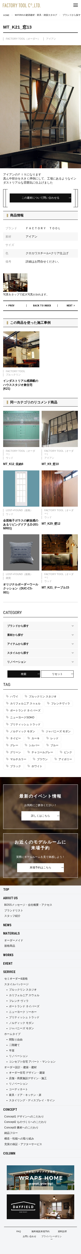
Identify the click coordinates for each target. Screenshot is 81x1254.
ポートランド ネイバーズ (25, 710)
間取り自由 (15, 1039)
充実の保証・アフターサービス (23, 1144)
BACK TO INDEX (42, 305)
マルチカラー (18, 759)
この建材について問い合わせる (40, 197)
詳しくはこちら (40, 815)
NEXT (70, 305)
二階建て (14, 1045)
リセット (57, 674)
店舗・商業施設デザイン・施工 (28, 1078)
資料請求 (62, 1231)
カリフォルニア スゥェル (25, 703)
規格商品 (9, 945)
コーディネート (18, 1089)
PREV (11, 305)
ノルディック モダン (22, 731)
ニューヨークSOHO (22, 717)
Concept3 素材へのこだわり (21, 1127)
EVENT (8, 964)
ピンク (68, 752)
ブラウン (42, 759)
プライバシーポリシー (51, 1238)
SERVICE (9, 972)
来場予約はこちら (40, 867)
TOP (6, 890)
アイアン (51, 38)
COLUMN (9, 1153)
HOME (6, 15)
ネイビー (15, 738)
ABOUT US (10, 898)
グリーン (15, 752)
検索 (23, 674)
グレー (14, 745)
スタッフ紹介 (12, 916)
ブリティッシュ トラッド (25, 724)
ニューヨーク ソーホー (23, 1012)
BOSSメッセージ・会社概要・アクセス (28, 904)
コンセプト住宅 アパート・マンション (32, 1061)
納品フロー (11, 1133)
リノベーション (18, 1056)
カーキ (36, 738)
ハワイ (14, 696)
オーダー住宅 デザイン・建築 (27, 1072)
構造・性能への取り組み (19, 1138)
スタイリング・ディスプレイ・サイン (32, 1100)
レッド (54, 738)
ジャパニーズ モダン (58, 731)
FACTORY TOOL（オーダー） (23, 38)
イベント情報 (13, 1248)
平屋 (11, 1050)
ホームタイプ (12, 1034)
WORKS (8, 955)
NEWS (7, 925)
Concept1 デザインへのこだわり (24, 1116)
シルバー (34, 745)
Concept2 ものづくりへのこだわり (25, 1122)
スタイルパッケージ (16, 984)
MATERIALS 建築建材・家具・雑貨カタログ (36, 15)
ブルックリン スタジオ (42, 696)
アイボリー (65, 759)
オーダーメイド (13, 940)
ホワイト (37, 766)
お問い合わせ (29, 1236)
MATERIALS (11, 933)
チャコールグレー (42, 752)
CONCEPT (10, 1110)
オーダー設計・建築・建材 (20, 1067)
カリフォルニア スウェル (24, 995)
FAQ (18, 1231)
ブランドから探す (72, 15)
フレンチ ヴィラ (19, 1001)
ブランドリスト (13, 910)
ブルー (54, 745)
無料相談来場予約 (41, 1231)
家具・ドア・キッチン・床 (25, 1095)
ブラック (15, 766)
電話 (67, 1248)
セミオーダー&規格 (16, 978)
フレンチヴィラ (60, 703)
